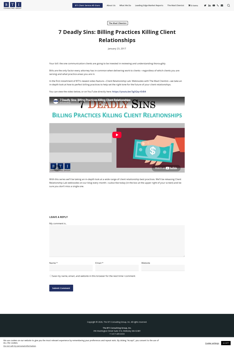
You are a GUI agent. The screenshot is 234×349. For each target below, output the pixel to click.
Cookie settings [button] (212, 343)
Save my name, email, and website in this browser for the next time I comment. (94, 275)
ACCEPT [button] (226, 343)
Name (53, 262)
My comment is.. (58, 223)
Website (145, 262)
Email (99, 262)
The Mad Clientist (118, 23)
